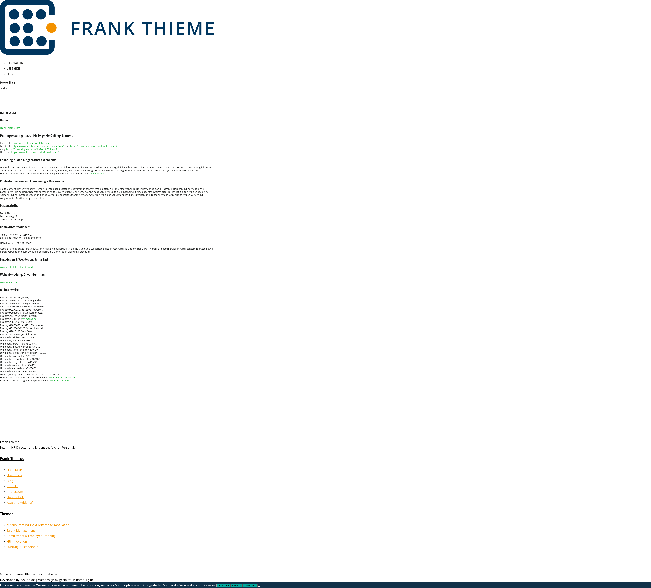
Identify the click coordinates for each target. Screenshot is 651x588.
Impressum (15, 491)
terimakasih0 (29, 318)
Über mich (14, 475)
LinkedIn (18, 563)
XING (13, 557)
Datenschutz (15, 497)
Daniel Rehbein (97, 173)
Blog (10, 481)
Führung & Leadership (22, 547)
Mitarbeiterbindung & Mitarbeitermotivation (38, 525)
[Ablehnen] (259, 586)
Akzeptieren (223, 585)
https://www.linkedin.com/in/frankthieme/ (35, 152)
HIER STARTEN (15, 63)
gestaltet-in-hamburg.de (76, 580)
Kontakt (12, 486)
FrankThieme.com (10, 127)
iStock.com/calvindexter (62, 377)
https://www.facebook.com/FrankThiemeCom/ (38, 146)
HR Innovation (17, 541)
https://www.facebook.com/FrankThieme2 (93, 146)
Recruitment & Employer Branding (31, 536)
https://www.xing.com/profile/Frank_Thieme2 (31, 149)
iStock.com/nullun (60, 380)
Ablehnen (236, 585)
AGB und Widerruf (20, 503)
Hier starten (15, 470)
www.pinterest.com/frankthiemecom (32, 143)
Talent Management (21, 530)
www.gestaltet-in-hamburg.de (17, 267)
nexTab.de (27, 580)
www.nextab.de (9, 282)
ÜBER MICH (13, 68)
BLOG (10, 74)
